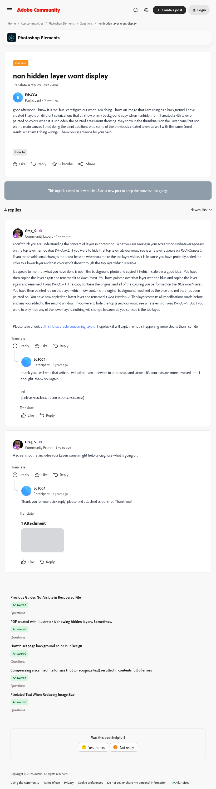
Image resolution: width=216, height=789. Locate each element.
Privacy (69, 783)
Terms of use (51, 783)
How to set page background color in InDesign (46, 646)
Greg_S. (31, 230)
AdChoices (182, 783)
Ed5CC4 (31, 94)
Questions (86, 23)
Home (12, 23)
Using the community (25, 783)
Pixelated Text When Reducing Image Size (43, 694)
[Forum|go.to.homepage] (38, 10)
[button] (9, 11)
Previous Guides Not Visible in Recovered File (46, 597)
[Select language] (146, 10)
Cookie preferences (90, 783)
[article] (107, 289)
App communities (32, 23)
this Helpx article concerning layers (69, 326)
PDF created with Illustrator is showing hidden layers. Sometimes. (61, 621)
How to (20, 152)
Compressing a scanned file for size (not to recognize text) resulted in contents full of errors (81, 670)
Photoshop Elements (61, 23)
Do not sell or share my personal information (136, 783)
